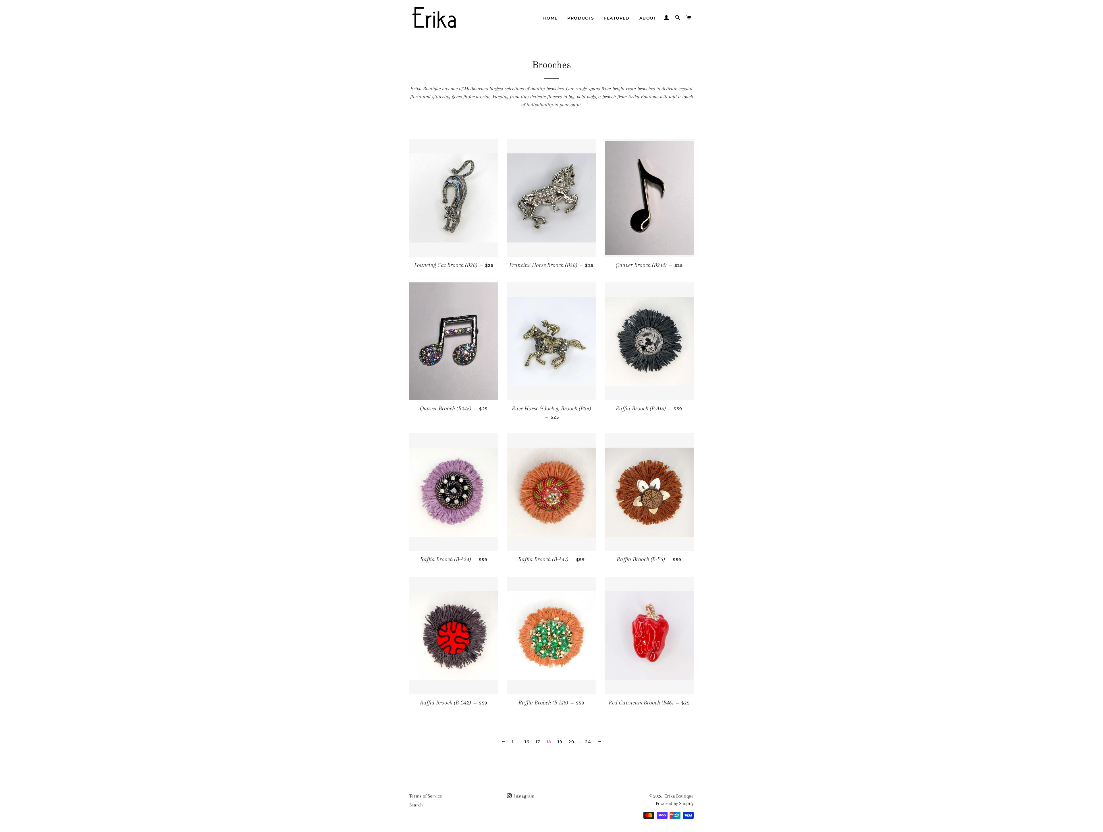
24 (588, 741)
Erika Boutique (679, 796)
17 (538, 741)
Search (416, 805)
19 (560, 741)
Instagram (524, 796)
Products (580, 18)
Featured (617, 18)
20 (571, 741)
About (647, 18)
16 (526, 741)
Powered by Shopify (675, 803)
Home (550, 18)
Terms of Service (425, 796)
